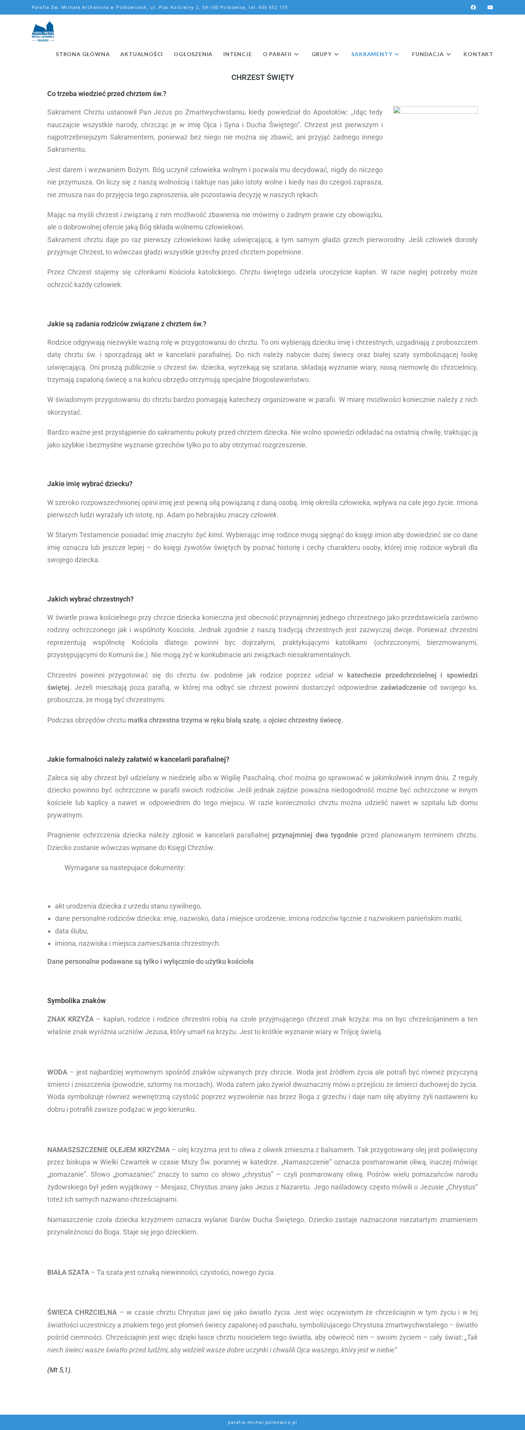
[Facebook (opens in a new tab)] (473, 7)
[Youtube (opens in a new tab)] (487, 7)
